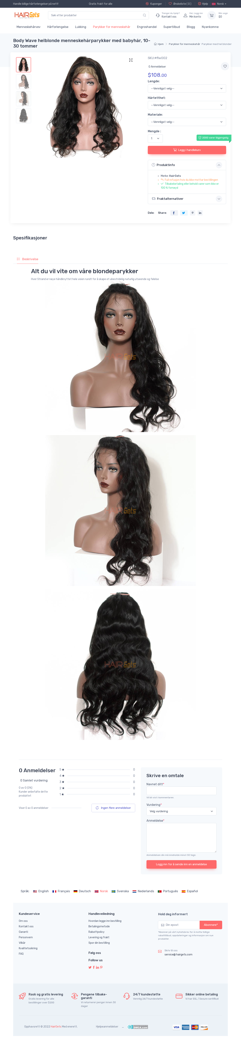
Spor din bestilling (99, 942)
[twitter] (90, 967)
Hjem (161, 44)
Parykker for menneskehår (111, 27)
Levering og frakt (98, 937)
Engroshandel (147, 27)
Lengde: (154, 81)
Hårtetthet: (156, 98)
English (43, 891)
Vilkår (22, 942)
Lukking (80, 27)
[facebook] (93, 967)
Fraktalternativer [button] (170, 199)
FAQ (21, 953)
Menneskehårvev (28, 27)
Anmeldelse (155, 820)
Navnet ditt (155, 784)
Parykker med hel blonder (217, 44)
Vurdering (154, 805)
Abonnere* (211, 925)
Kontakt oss (26, 926)
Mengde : (154, 131)
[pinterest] (101, 967)
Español (192, 891)
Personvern (26, 937)
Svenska (123, 891)
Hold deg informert (173, 914)
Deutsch (85, 891)
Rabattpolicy (96, 932)
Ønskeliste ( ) (182, 3)
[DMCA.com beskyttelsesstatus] (137, 1026)
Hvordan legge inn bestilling (104, 921)
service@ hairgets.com (178, 954)
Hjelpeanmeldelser (107, 1026)
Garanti (23, 932)
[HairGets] (26, 15)
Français (64, 891)
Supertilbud (171, 27)
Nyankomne (210, 27)
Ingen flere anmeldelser (115, 808)
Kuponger (156, 3)
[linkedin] (97, 967)
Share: (162, 213)
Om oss (23, 921)
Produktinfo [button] (166, 165)
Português (170, 891)
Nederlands (146, 891)
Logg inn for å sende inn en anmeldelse (181, 864)
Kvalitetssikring (28, 948)
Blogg (191, 27)
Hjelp (205, 3)
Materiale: (155, 114)
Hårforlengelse (57, 27)
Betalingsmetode (99, 926)
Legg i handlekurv (189, 150)
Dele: (151, 213)
